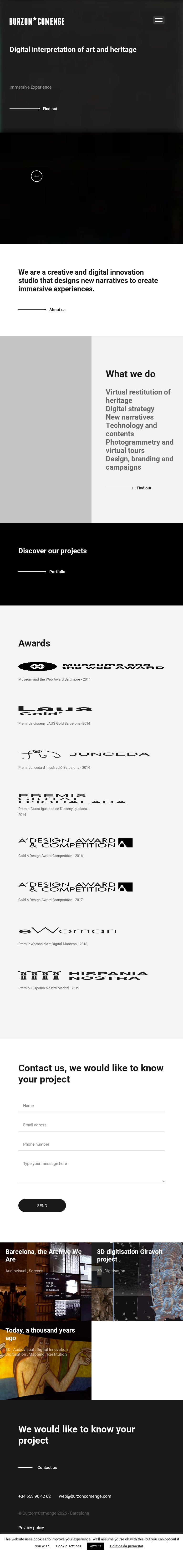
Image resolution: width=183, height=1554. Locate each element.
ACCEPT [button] (95, 1546)
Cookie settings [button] (68, 1546)
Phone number (36, 1144)
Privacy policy (31, 1527)
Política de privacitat (126, 1546)
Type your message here (45, 1163)
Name (28, 1105)
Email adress (34, 1125)
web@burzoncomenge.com (85, 1496)
